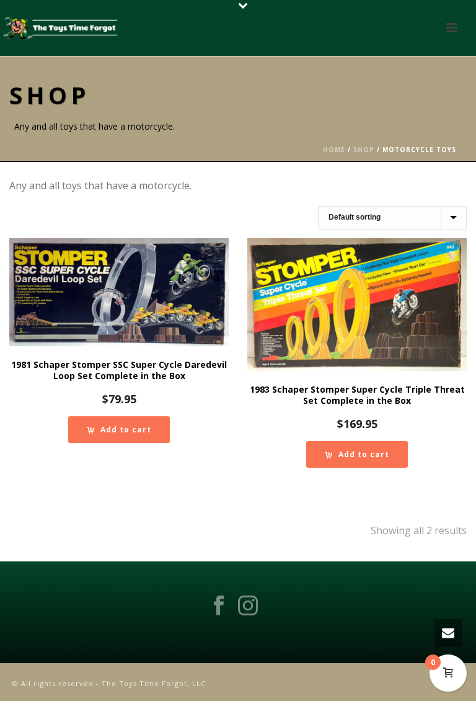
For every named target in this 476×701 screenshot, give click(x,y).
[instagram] (248, 606)
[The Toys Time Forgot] (62, 28)
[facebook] (219, 606)
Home (334, 149)
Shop (363, 149)
